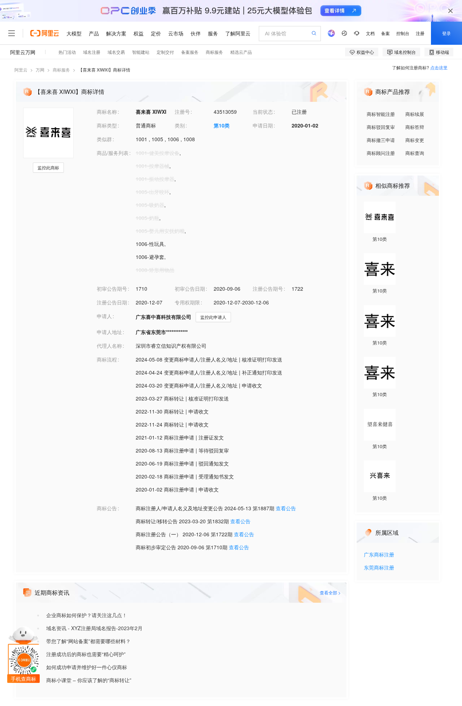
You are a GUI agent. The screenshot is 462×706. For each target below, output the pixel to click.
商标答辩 (414, 127)
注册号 (182, 111)
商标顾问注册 (381, 153)
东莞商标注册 (379, 568)
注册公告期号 (268, 288)
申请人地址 (109, 331)
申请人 (104, 316)
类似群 (104, 139)
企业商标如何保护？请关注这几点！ (86, 615)
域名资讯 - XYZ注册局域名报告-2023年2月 (94, 628)
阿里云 (20, 69)
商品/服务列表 (112, 152)
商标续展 (414, 114)
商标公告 (107, 508)
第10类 (222, 125)
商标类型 (107, 125)
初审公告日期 (190, 288)
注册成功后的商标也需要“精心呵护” (86, 654)
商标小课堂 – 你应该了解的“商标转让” (88, 680)
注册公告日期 (112, 302)
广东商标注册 (379, 555)
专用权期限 (187, 302)
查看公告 (286, 508)
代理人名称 (109, 345)
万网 (40, 69)
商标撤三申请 (381, 140)
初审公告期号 (112, 288)
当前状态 (263, 111)
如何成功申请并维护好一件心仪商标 (86, 667)
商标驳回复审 (381, 127)
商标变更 (414, 140)
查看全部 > (330, 592)
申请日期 (263, 125)
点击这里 (439, 67)
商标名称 (107, 111)
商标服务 (61, 69)
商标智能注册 (381, 114)
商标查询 (414, 153)
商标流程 (107, 359)
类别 (180, 125)
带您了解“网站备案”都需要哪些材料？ (88, 641)
